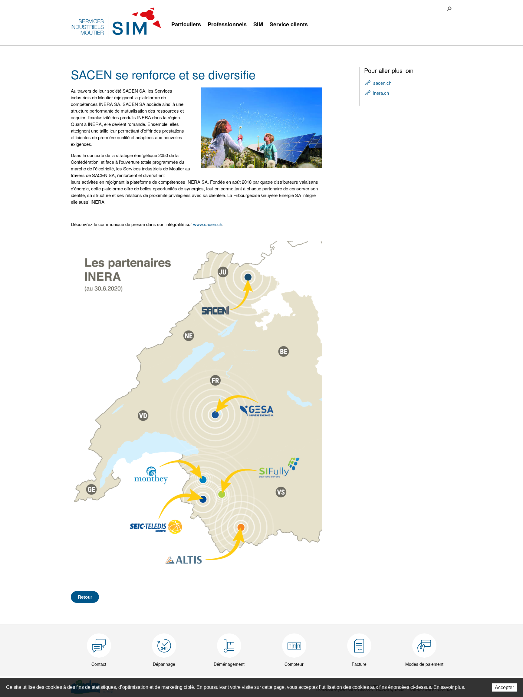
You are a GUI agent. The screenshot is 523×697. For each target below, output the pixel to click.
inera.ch (381, 93)
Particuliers (186, 24)
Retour (85, 596)
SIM (258, 24)
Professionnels (227, 24)
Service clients (289, 24)
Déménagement (229, 664)
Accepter (504, 687)
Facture (359, 664)
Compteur (294, 664)
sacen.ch (382, 83)
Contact (98, 664)
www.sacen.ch (207, 224)
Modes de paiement (424, 664)
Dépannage (164, 664)
